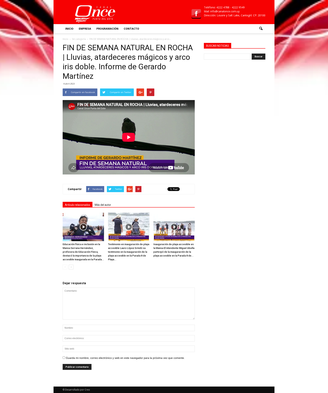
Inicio (69, 28)
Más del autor (103, 204)
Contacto (131, 28)
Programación (107, 28)
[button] (260, 28)
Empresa (85, 28)
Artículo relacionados (77, 204)
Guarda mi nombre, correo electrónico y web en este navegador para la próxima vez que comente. (125, 357)
